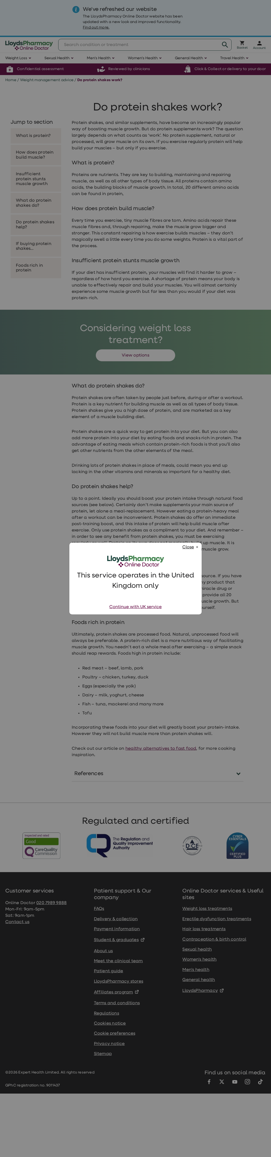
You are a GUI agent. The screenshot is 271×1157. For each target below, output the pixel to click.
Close (188, 547)
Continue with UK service (135, 607)
